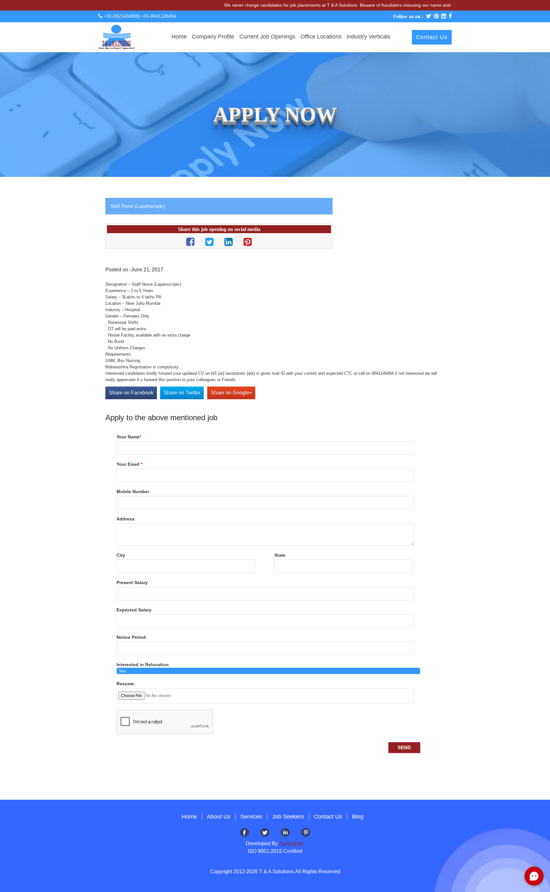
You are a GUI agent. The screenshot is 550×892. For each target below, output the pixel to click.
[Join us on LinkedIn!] (285, 835)
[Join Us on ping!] (305, 835)
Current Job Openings (267, 36)
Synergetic (291, 843)
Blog (357, 816)
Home (179, 36)
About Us (218, 816)
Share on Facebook (131, 392)
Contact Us (432, 37)
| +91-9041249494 (157, 16)
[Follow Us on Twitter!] (264, 835)
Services (251, 816)
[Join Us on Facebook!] (244, 835)
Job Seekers (288, 816)
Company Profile (213, 36)
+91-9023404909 (120, 16)
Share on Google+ (231, 392)
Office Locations (321, 36)
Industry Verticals (368, 36)
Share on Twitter (182, 392)
